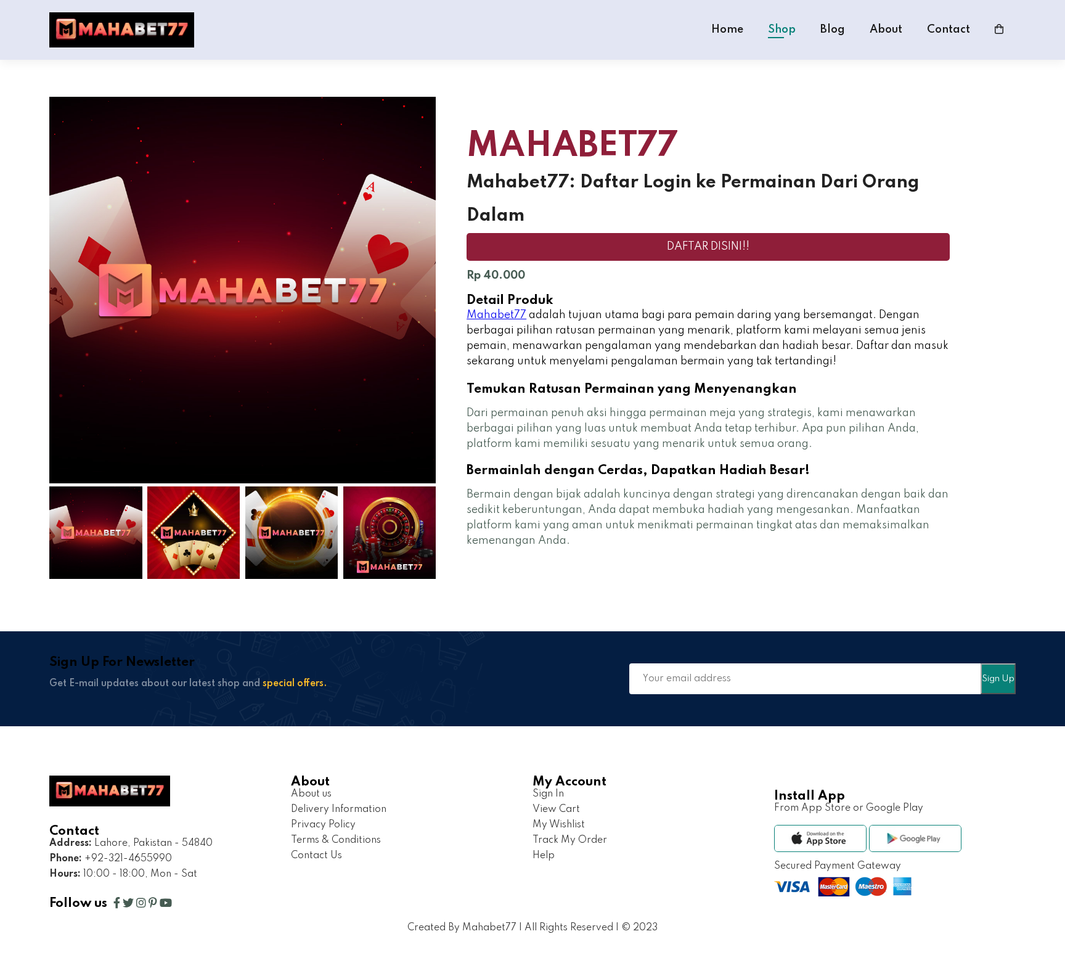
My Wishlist (558, 825)
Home (727, 29)
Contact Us (316, 856)
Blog (832, 29)
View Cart (556, 809)
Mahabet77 (496, 315)
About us (311, 794)
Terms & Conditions (336, 840)
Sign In (548, 794)
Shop (782, 29)
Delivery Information (338, 809)
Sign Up (998, 678)
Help (543, 856)
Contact (948, 29)
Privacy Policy (323, 825)
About (886, 29)
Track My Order (569, 840)
